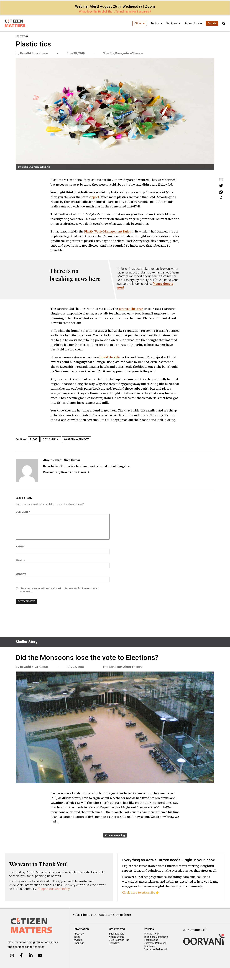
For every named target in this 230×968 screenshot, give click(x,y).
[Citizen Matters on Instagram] (12, 955)
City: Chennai (51, 439)
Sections (172, 23)
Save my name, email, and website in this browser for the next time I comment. (59, 590)
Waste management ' (76, 439)
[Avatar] (27, 470)
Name (20, 546)
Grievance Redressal (155, 949)
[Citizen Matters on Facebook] (21, 955)
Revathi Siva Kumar (34, 53)
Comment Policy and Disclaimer (155, 945)
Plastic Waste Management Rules (107, 231)
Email (20, 560)
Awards (78, 939)
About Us (79, 933)
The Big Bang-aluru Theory (123, 53)
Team (77, 936)
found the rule (110, 357)
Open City (114, 943)
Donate (212, 23)
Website (21, 574)
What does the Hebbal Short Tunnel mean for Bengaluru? (115, 11)
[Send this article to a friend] (221, 179)
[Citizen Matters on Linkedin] (31, 955)
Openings (79, 943)
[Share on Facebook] (221, 198)
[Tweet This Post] (221, 186)
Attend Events (116, 936)
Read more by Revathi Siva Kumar (64, 472)
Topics (155, 23)
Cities (138, 23)
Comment (23, 511)
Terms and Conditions (156, 936)
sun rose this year (130, 309)
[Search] (223, 24)
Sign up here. (122, 915)
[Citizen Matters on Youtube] (40, 955)
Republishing (151, 939)
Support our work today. (54, 889)
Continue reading (115, 835)
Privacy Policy (152, 933)
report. (95, 197)
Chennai (22, 36)
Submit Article (193, 23)
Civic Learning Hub (119, 939)
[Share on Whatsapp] (221, 192)
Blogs (33, 439)
